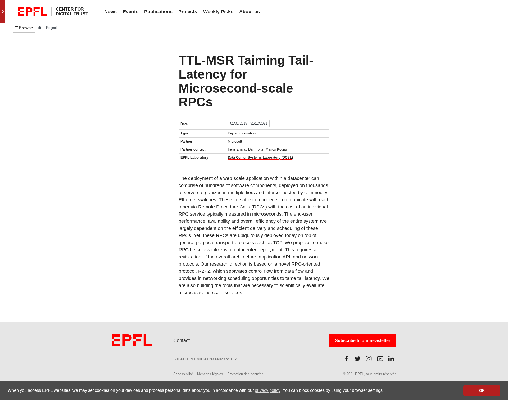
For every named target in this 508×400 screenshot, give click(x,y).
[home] (40, 28)
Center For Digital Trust (72, 11)
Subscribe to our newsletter (362, 340)
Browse (26, 28)
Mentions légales (210, 374)
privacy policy (267, 390)
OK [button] (482, 390)
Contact (181, 340)
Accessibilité (183, 374)
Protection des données (245, 374)
